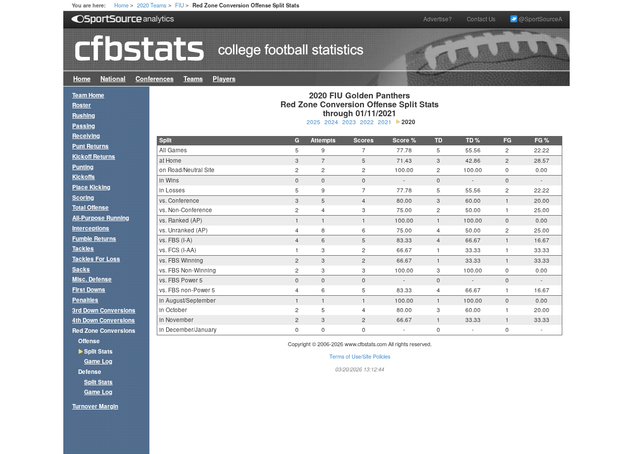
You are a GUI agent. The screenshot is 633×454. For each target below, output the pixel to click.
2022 (367, 122)
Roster (81, 105)
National (113, 78)
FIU (179, 5)
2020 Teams (152, 5)
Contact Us (481, 19)
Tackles (83, 248)
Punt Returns (90, 146)
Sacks (81, 269)
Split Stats (98, 382)
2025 (313, 122)
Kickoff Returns (93, 156)
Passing (83, 126)
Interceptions (90, 228)
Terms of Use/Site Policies (359, 356)
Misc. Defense (92, 279)
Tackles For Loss (96, 259)
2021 (385, 122)
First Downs (88, 289)
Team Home (88, 95)
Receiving (86, 136)
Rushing (83, 115)
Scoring (83, 197)
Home (121, 5)
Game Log (98, 361)
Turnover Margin (95, 406)
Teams (193, 78)
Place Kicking (91, 187)
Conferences (155, 78)
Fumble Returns (94, 238)
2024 (331, 122)
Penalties (85, 300)
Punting (82, 167)
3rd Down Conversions (104, 310)
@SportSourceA (539, 19)
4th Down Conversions (103, 320)
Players (224, 78)
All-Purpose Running (100, 218)
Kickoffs (83, 177)
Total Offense (90, 207)
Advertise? (437, 19)
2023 (349, 122)
